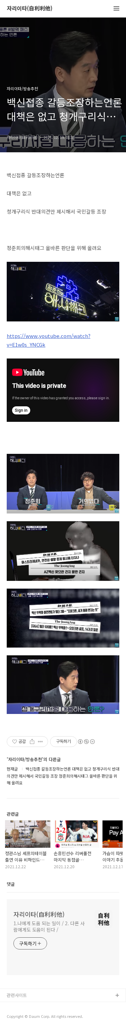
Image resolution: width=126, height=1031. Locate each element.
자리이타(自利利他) (29, 8)
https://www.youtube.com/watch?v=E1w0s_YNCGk (48, 340)
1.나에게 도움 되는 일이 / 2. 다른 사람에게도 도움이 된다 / (49, 926)
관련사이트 (17, 995)
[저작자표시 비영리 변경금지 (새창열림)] (86, 741)
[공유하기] (32, 742)
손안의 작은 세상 (22, 1017)
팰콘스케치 (17, 1006)
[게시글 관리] (40, 742)
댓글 (11, 884)
